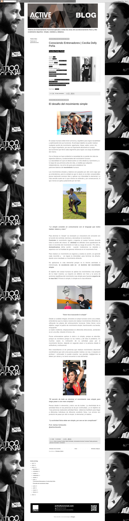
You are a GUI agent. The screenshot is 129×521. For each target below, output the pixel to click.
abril (34, 488)
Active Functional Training (59, 441)
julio (34, 479)
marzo (34, 490)
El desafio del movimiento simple (68, 103)
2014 (33, 494)
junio (34, 486)
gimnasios (95, 441)
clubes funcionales (69, 441)
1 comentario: (58, 439)
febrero (35, 492)
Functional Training (89, 441)
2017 (33, 463)
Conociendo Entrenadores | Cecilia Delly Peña (44, 481)
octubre (35, 473)
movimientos (62, 442)
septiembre (36, 475)
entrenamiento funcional (79, 441)
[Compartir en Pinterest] (74, 93)
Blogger (73, 516)
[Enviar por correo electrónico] (67, 93)
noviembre (35, 471)
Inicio (76, 448)
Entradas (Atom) (59, 451)
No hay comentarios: (59, 93)
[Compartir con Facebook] (72, 93)
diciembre (35, 469)
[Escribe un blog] (69, 93)
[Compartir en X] (70, 93)
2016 (33, 465)
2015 (33, 467)
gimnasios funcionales (54, 442)
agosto (35, 477)
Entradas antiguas (95, 448)
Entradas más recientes (55, 448)
